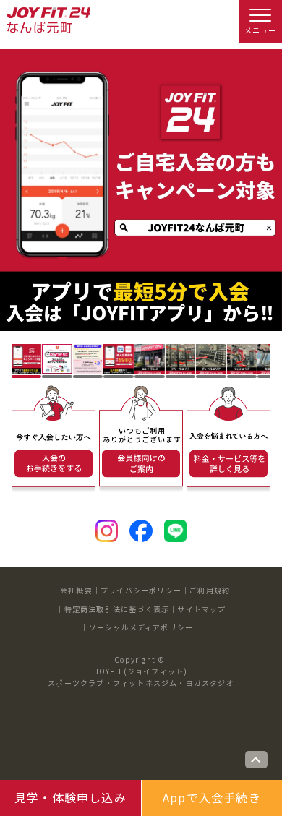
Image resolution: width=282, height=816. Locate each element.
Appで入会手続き (212, 797)
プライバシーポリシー (141, 590)
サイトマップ (201, 609)
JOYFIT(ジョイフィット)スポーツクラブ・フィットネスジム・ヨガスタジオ (141, 677)
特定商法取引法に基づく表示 (117, 609)
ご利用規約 (209, 590)
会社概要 (76, 590)
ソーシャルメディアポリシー (141, 627)
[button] (27, 359)
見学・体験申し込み (70, 797)
